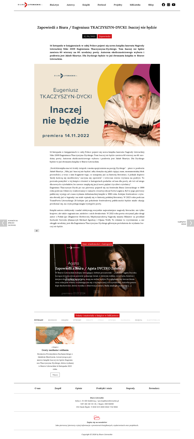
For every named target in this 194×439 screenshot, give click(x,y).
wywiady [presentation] (38, 320)
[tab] (38, 320)
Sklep (151, 4)
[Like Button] (36, 230)
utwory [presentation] (77, 320)
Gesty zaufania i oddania (55, 350)
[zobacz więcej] (55, 335)
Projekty (118, 4)
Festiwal (102, 4)
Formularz (154, 388)
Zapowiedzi (104, 36)
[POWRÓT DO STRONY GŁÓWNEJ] (3, 223)
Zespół (58, 388)
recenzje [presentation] (52, 320)
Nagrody (130, 388)
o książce (55, 347)
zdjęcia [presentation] (138, 320)
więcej (55, 375)
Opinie (78, 388)
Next (98, 291)
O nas (38, 388)
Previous (95, 291)
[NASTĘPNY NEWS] (190, 223)
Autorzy (71, 4)
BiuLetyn (54, 4)
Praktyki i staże (104, 388)
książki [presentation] (64, 320)
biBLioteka (135, 4)
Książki (86, 4)
